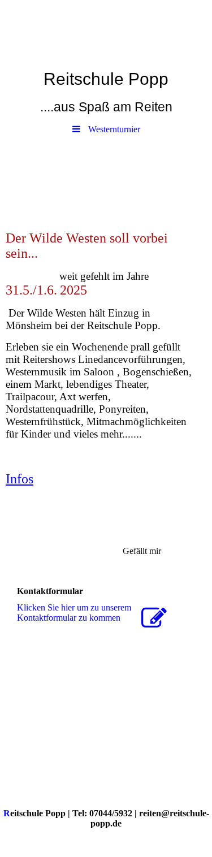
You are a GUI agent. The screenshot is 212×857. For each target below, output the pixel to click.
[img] (106, 31)
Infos (19, 478)
